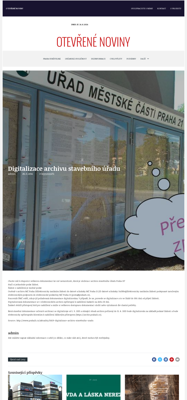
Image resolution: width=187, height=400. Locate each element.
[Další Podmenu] (148, 59)
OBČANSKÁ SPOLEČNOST (76, 58)
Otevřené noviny (14, 8)
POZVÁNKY (131, 58)
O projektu (175, 8)
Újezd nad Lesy (17, 359)
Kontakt (161, 8)
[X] (160, 359)
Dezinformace (98, 58)
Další (143, 58)
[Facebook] (154, 359)
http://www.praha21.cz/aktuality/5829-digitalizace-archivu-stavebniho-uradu (55, 320)
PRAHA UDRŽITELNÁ (52, 58)
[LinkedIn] (166, 359)
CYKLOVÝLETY (116, 58)
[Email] (177, 359)
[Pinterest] (171, 359)
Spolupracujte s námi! (142, 8)
